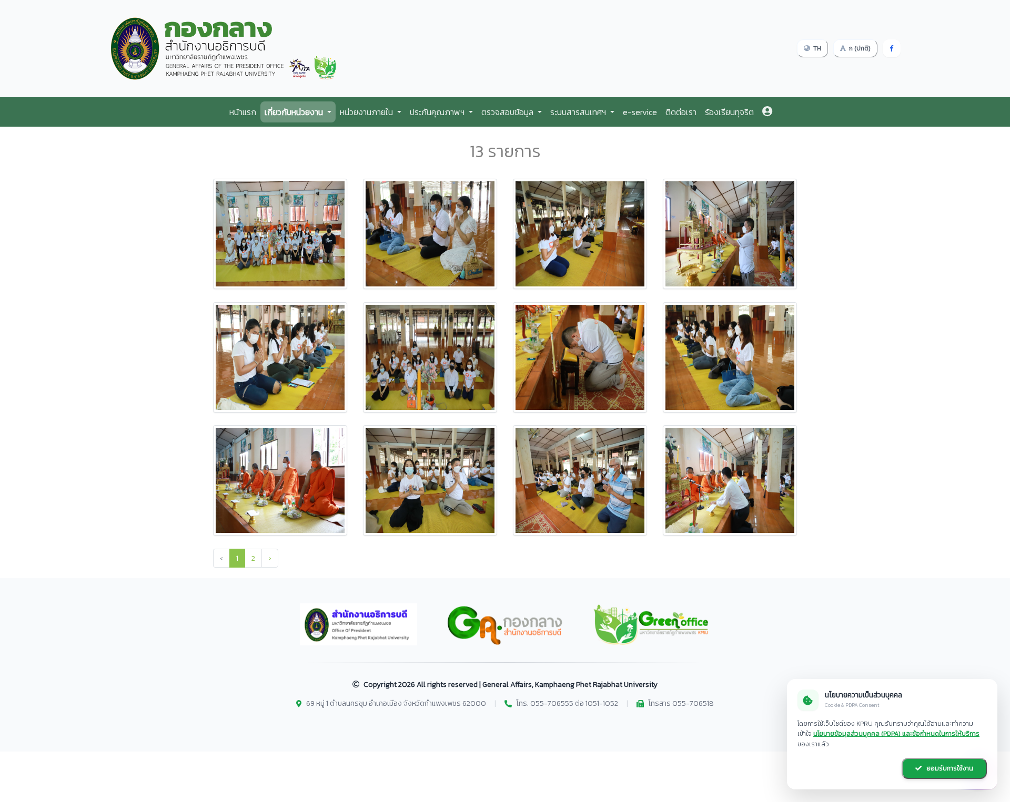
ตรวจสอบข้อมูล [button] (508, 112)
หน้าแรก (242, 112)
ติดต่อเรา (680, 112)
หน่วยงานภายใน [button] (367, 112)
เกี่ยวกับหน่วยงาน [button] (295, 112)
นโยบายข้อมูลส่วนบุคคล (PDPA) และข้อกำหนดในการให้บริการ (896, 733)
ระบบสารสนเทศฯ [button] (579, 112)
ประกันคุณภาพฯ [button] (438, 112)
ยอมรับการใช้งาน (949, 768)
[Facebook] (892, 48)
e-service (640, 112)
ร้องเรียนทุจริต (729, 112)
